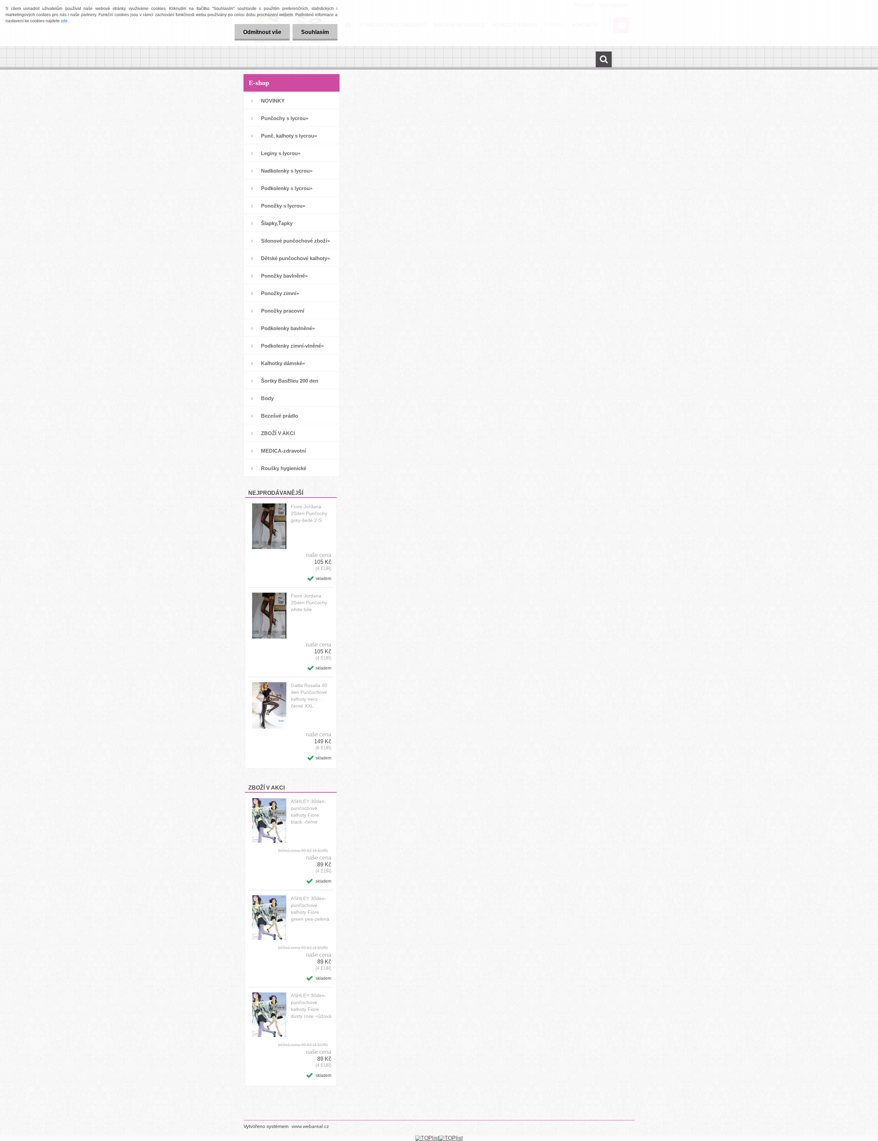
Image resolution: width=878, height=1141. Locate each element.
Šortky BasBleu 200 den (289, 381)
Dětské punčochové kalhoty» (295, 258)
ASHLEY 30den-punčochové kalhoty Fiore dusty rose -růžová (311, 1006)
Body (267, 398)
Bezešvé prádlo (279, 416)
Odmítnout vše (262, 32)
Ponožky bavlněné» (284, 276)
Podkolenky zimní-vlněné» (292, 346)
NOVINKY (273, 101)
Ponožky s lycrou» (283, 206)
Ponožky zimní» (280, 293)
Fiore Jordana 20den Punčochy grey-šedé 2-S (309, 513)
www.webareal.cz (310, 1126)
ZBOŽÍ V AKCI (278, 433)
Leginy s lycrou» (280, 153)
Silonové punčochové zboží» (295, 241)
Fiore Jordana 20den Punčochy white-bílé (309, 602)
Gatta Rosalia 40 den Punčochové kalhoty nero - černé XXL (309, 696)
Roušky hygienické (283, 468)
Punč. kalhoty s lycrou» (289, 136)
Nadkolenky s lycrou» (286, 171)
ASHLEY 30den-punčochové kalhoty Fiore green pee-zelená (310, 909)
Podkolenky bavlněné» (288, 328)
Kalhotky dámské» (283, 363)
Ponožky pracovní (282, 311)
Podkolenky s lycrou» (286, 188)
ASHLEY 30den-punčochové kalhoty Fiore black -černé (308, 812)
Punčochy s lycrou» (284, 118)
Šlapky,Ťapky (277, 223)
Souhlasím (315, 32)
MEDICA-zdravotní (283, 451)
